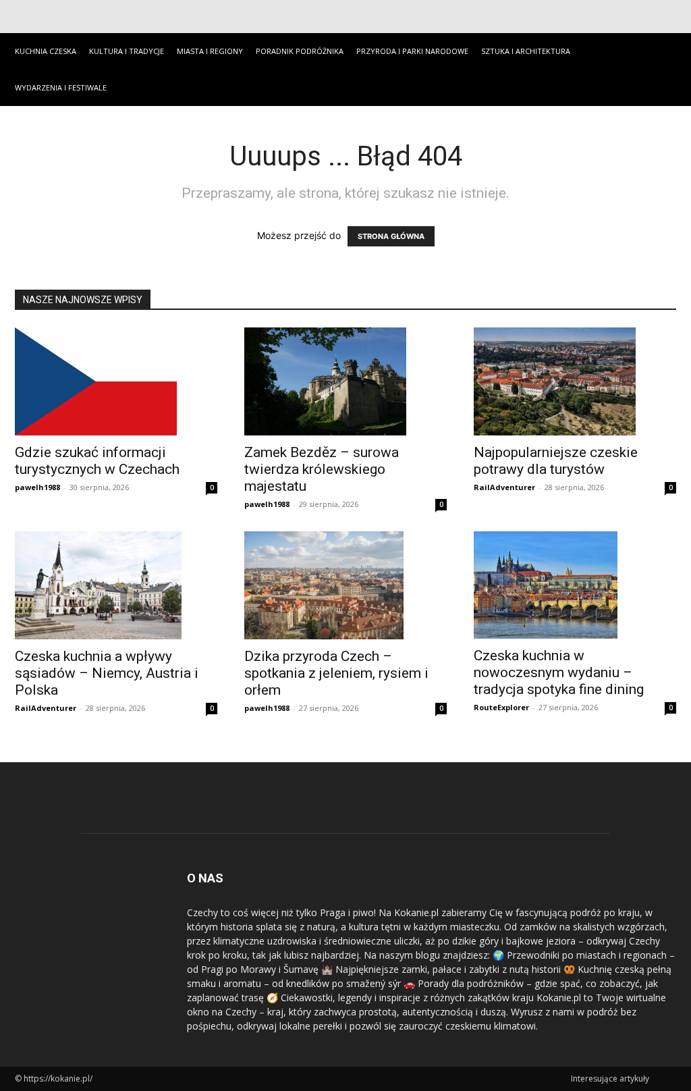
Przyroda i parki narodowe (412, 51)
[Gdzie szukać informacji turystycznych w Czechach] (116, 381)
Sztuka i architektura (525, 51)
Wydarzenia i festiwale (61, 87)
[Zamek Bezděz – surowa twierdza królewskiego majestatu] (345, 381)
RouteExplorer (501, 707)
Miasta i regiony (210, 51)
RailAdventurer (504, 487)
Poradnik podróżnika (299, 51)
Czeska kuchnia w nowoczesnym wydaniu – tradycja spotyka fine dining (559, 672)
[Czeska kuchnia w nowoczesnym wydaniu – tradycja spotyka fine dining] (575, 585)
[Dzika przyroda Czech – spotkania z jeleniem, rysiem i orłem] (345, 585)
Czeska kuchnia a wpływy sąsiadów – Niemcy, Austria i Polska (106, 673)
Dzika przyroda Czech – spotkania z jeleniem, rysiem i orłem (336, 673)
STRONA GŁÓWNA (391, 236)
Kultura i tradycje (126, 51)
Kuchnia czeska (45, 51)
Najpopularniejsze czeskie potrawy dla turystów (556, 460)
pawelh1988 (37, 487)
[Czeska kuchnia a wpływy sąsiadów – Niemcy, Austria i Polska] (116, 585)
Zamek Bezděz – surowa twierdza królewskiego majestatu (321, 469)
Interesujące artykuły (610, 1078)
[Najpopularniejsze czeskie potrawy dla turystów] (575, 381)
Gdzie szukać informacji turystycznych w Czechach (97, 460)
